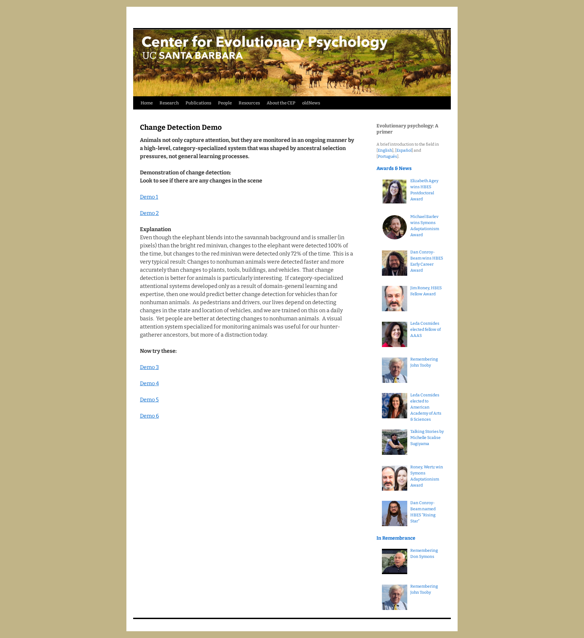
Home (147, 102)
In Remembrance (395, 538)
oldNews (311, 102)
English (385, 150)
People (225, 102)
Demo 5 (149, 399)
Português (387, 156)
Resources (249, 102)
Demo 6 (149, 416)
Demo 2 (149, 213)
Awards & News (394, 168)
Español (404, 150)
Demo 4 (149, 383)
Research (169, 102)
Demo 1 (149, 197)
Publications (198, 102)
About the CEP (281, 102)
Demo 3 (149, 367)
